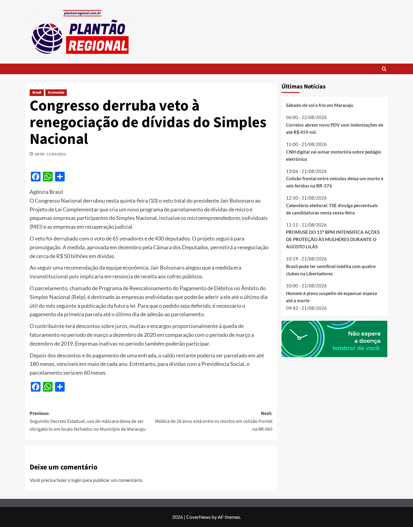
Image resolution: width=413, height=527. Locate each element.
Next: (213, 421)
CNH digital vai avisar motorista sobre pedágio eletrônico (333, 155)
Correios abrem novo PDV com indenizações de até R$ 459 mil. (334, 128)
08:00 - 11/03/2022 (50, 154)
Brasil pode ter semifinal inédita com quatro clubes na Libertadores (331, 270)
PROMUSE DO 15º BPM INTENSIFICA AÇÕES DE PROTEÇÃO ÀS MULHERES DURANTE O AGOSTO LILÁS (333, 239)
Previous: (88, 421)
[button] (384, 69)
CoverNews (198, 517)
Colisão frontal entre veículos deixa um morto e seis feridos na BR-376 (334, 182)
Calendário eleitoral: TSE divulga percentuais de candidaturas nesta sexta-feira (332, 209)
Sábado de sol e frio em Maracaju (319, 105)
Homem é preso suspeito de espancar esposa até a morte (331, 296)
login (76, 480)
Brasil (36, 92)
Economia (56, 92)
